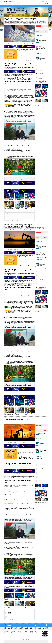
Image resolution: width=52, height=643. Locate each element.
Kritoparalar (26, 5)
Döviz (37, 5)
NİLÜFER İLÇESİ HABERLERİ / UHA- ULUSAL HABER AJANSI (11, 18)
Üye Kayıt (36, 632)
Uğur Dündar (9, 612)
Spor (21, 3)
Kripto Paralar (45, 628)
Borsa (30, 5)
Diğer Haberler (33, 5)
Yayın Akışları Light (13, 632)
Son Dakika (6, 3)
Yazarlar (37, 3)
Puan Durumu (26, 628)
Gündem (14, 3)
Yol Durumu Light (6, 633)
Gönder (7, 220)
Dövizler (14, 5)
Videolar (33, 3)
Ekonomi (18, 3)
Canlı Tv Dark (13, 631)
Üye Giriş (36, 631)
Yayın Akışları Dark (13, 633)
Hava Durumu (21, 628)
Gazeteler (40, 3)
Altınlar (17, 5)
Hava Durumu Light (7, 631)
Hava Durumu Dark (6, 632)
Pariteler (23, 5)
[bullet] (15, 220)
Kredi (42, 5)
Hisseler (20, 5)
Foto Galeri (28, 3)
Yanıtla (9, 619)
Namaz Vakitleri (10, 628)
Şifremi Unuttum (37, 633)
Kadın (25, 3)
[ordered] (14, 220)
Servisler (10, 3)
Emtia (39, 5)
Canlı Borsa (10, 5)
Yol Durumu (39, 628)
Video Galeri (31, 632)
